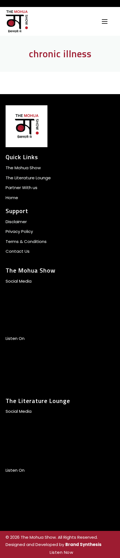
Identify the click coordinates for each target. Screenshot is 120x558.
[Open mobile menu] (104, 21)
